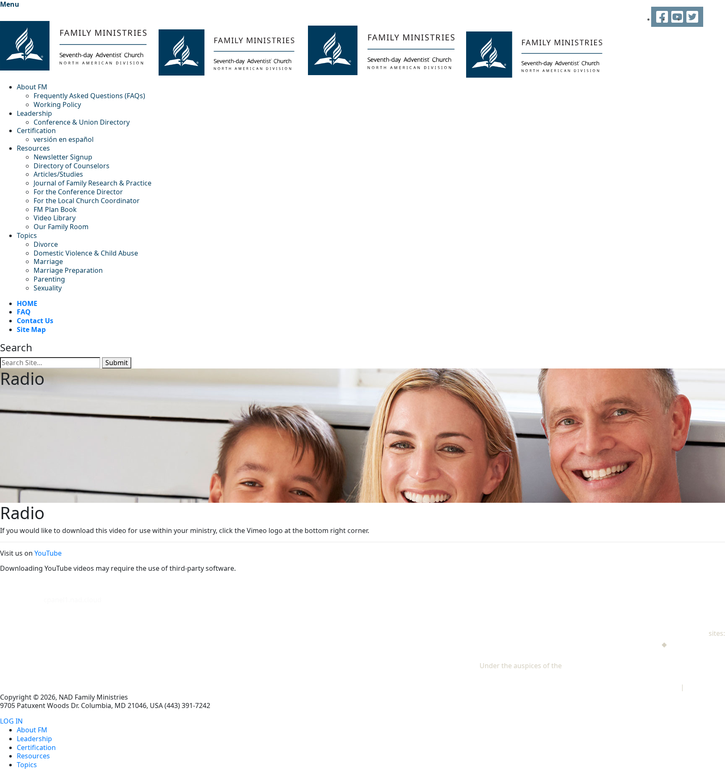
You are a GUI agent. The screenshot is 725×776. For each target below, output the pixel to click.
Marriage (48, 261)
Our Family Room (61, 226)
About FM (32, 86)
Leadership (34, 113)
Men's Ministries (634, 644)
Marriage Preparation (68, 270)
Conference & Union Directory (82, 122)
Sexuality (48, 288)
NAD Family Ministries (672, 633)
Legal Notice (705, 687)
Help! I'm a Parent (696, 644)
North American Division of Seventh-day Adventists (644, 665)
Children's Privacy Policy (640, 687)
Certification (36, 130)
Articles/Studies (58, 174)
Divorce (46, 244)
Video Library (55, 217)
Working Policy (57, 104)
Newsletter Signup (63, 157)
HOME (27, 303)
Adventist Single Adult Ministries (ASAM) (661, 654)
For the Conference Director (78, 191)
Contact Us (35, 320)
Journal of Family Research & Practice (92, 183)
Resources (33, 148)
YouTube (48, 553)
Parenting (49, 279)
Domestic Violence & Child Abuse (86, 253)
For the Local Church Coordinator (87, 200)
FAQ (24, 311)
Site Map (31, 329)
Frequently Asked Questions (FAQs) (89, 95)
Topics (27, 235)
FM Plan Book (55, 209)
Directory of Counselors (72, 165)
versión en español (64, 139)
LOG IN (11, 721)
